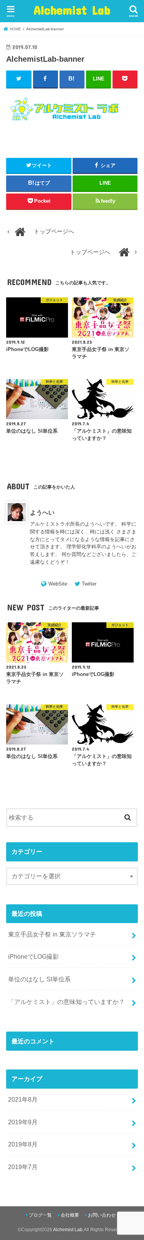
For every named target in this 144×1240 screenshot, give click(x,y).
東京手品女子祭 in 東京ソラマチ (52, 934)
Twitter (89, 584)
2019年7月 (23, 1166)
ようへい (42, 512)
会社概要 (70, 1215)
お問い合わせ (102, 1215)
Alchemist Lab (72, 9)
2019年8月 (23, 1144)
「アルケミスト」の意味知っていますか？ (66, 1001)
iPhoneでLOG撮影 (33, 956)
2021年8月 (23, 1099)
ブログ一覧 (40, 1215)
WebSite (57, 584)
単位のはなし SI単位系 (39, 979)
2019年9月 (23, 1122)
